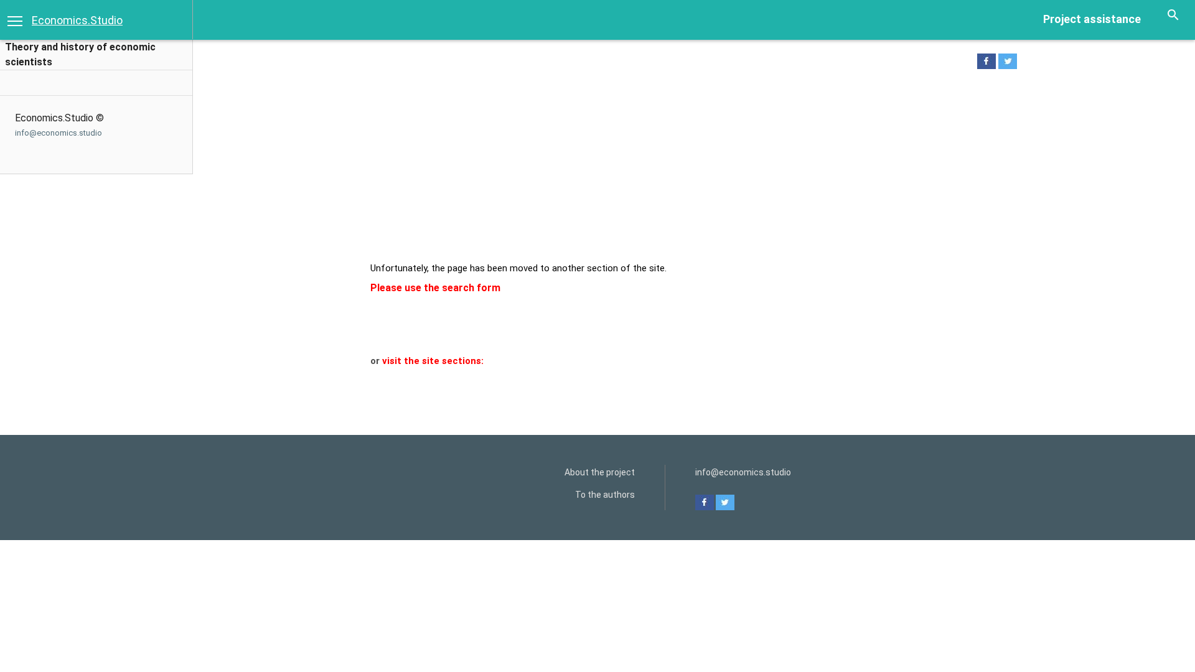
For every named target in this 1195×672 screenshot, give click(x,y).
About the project (600, 472)
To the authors (605, 495)
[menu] (15, 20)
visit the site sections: (433, 360)
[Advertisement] (686, 169)
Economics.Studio (77, 20)
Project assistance (1092, 19)
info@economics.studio (58, 133)
